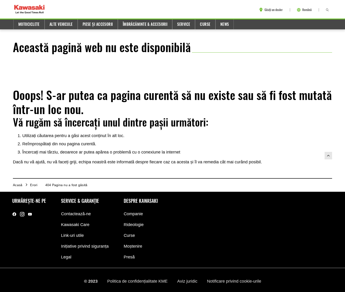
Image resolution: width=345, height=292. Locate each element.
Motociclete (29, 24)
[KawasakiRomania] (14, 214)
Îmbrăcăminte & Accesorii (145, 24)
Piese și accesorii (98, 24)
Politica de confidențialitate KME (138, 281)
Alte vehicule (61, 24)
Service (183, 24)
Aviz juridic (188, 281)
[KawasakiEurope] (30, 214)
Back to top (328, 155)
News (224, 24)
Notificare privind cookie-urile (234, 281)
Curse (205, 24)
